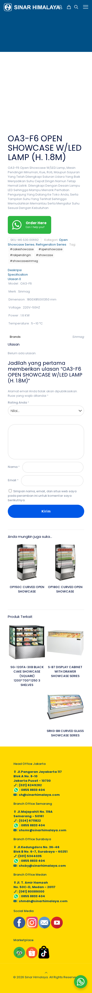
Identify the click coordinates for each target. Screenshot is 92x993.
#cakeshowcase (21, 249)
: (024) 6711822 (29, 820)
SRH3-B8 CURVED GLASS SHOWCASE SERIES (65, 733)
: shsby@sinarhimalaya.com (41, 865)
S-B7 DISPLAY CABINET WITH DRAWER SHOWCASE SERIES (65, 671)
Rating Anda (18, 402)
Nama (14, 467)
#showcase (44, 255)
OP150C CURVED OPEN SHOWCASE (27, 589)
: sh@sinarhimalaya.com (38, 795)
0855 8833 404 (33, 790)
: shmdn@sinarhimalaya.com (42, 901)
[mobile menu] (86, 7)
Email (13, 480)
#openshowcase (50, 249)
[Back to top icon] (46, 972)
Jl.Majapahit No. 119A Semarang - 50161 (33, 813)
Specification (18, 274)
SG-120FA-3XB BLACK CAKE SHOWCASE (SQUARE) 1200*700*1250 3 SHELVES (27, 676)
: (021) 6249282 (29, 785)
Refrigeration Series (51, 244)
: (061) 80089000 (30, 891)
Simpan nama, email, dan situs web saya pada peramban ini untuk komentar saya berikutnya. (42, 495)
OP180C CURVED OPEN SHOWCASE (65, 589)
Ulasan (14, 279)
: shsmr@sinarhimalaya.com (41, 830)
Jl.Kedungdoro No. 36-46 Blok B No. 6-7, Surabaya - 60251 (40, 849)
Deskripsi (15, 270)
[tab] (46, 270)
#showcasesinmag (24, 261)
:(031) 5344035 (29, 856)
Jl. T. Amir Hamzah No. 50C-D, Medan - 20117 (34, 884)
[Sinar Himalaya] (32, 7)
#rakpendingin (20, 255)
